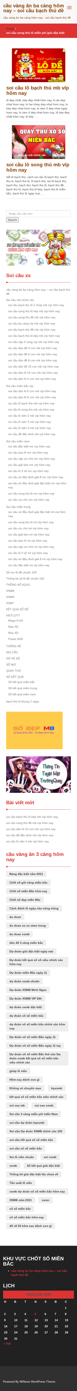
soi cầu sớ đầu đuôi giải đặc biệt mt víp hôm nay (37, 514)
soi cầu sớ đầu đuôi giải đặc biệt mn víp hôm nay (37, 485)
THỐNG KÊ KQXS (18, 584)
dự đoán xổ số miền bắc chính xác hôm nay (37, 1026)
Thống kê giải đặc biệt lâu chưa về (33, 1174)
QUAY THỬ (13, 670)
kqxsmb (56, 1088)
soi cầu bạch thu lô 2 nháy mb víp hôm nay (36, 305)
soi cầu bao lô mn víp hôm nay (28, 452)
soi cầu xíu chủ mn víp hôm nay (28, 499)
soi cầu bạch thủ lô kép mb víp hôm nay (34, 335)
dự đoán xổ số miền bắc (26, 1015)
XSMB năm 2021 (20, 1200)
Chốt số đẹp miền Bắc (24, 899)
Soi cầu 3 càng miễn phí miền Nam (33, 1114)
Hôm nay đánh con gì (24, 1079)
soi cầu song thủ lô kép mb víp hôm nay (34, 311)
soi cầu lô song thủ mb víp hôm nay (37, 167)
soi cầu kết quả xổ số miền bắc (31, 1139)
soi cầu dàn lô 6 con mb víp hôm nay (32, 391)
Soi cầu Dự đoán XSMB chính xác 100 (35, 1131)
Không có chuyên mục (25, 1088)
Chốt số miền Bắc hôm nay (28, 891)
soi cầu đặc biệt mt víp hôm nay (28, 565)
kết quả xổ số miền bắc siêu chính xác (36, 1096)
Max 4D (13, 632)
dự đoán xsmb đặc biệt (25, 1007)
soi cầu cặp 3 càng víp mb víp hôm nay (33, 342)
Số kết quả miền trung (22, 688)
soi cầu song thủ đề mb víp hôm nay (31, 317)
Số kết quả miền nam (22, 694)
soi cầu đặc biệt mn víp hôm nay (29, 446)
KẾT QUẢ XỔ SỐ (17, 609)
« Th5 (7, 1343)
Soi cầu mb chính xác (20, 300)
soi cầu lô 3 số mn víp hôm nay (28, 471)
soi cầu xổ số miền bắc (25, 1148)
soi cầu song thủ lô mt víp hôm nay (31, 522)
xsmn (45, 1200)
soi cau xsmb (44, 1105)
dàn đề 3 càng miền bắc (26, 942)
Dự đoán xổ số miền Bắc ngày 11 (32, 1037)
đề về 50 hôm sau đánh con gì (30, 1226)
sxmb (13, 1165)
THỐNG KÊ (13, 646)
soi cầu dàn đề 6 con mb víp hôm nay (32, 354)
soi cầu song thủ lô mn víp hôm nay (31, 493)
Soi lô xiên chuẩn (21, 1157)
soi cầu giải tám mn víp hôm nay (29, 464)
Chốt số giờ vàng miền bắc (28, 882)
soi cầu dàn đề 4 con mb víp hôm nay (32, 348)
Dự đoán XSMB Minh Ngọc (28, 990)
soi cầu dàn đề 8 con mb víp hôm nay (32, 360)
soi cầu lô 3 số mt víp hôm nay (28, 553)
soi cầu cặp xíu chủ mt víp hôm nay (31, 546)
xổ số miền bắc (20, 1208)
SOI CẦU (12, 652)
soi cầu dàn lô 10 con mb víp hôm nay (33, 372)
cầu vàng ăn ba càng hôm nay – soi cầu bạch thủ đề (33, 8)
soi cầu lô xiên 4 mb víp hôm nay (29, 428)
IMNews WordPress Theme (37, 1381)
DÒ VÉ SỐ (13, 658)
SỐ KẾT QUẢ (15, 676)
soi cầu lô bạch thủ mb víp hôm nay (37, 90)
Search (12, 219)
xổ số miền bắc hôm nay (26, 1217)
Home (10, 28)
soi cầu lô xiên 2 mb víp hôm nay (29, 415)
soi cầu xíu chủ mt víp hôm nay (28, 528)
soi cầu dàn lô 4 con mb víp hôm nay (32, 378)
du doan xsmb (19, 934)
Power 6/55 (15, 639)
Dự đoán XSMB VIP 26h (25, 998)
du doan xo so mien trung (27, 925)
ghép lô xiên (18, 1071)
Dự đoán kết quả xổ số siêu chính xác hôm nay (36, 962)
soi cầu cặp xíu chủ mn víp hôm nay (31, 458)
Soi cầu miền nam (18, 441)
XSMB (10, 590)
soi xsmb (50, 1157)
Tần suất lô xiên (20, 1183)
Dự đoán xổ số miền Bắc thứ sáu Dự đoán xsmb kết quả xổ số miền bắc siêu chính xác (35, 1058)
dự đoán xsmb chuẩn (24, 981)
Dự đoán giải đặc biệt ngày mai (31, 951)
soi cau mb (17, 1105)
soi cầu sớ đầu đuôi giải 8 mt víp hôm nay (35, 559)
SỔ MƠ (11, 664)
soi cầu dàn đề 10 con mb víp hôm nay (33, 366)
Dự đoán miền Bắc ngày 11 (28, 972)
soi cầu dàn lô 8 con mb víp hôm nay (32, 397)
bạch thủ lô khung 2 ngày (22, 701)
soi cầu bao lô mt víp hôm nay (27, 540)
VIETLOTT (13, 615)
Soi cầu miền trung (18, 506)
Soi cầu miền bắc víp (19, 386)
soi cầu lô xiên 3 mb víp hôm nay (29, 421)
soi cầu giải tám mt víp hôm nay (28, 534)
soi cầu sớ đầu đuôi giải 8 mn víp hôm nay (35, 477)
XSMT (10, 603)
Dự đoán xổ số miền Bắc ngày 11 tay (35, 1045)
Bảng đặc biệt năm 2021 (26, 874)
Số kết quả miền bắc (21, 682)
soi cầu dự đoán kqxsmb (26, 1122)
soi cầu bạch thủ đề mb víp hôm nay (31, 329)
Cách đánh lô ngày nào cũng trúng (34, 908)
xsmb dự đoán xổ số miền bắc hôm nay (37, 1191)
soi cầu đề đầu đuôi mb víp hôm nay (31, 434)
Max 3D (13, 626)
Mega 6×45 (15, 620)
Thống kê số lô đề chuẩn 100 (25, 578)
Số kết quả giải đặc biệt (43, 1165)
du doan (15, 917)
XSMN (10, 597)
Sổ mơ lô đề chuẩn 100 (21, 572)
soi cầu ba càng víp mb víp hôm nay (31, 323)
